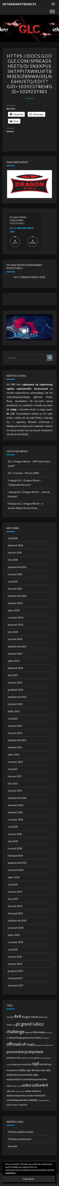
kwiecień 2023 (15, 668)
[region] (29, 184)
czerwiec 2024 (15, 617)
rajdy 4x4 (30, 1070)
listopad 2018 (15, 913)
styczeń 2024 (15, 639)
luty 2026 (13, 559)
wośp (30, 1095)
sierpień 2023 (15, 653)
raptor (9, 1085)
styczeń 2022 (15, 733)
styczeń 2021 (15, 790)
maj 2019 (13, 884)
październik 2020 (17, 798)
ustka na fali (19, 1091)
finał (13, 1025)
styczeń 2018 (15, 963)
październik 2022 (17, 696)
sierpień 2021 (15, 747)
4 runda (9, 1017)
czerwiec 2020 (15, 819)
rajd (35, 1063)
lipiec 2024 (14, 610)
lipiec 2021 (14, 754)
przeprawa (33, 1051)
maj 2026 (13, 538)
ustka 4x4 (10, 1091)
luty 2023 (13, 675)
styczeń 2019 (15, 906)
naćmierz (45, 1038)
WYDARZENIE (39, 1095)
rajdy (22, 1070)
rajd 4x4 (43, 1064)
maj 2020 (13, 826)
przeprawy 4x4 (17, 1064)
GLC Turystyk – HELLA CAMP (23, 473)
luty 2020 (13, 841)
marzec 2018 (15, 956)
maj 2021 (13, 769)
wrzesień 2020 (15, 805)
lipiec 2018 (14, 935)
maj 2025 (13, 581)
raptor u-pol (16, 1086)
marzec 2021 (15, 776)
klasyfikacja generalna (21, 1037)
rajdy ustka (40, 1070)
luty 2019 (13, 898)
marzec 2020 (15, 834)
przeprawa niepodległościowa (31, 1058)
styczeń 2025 (15, 588)
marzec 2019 (15, 891)
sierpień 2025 (15, 574)
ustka (26, 1085)
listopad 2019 (15, 855)
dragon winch (29, 1017)
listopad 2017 (15, 978)
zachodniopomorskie (17, 1100)
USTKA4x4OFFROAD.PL (19, 4)
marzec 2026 (15, 552)
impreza (28, 1032)
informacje (38, 1032)
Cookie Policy (10, 1173)
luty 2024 (13, 631)
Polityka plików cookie (20, 1131)
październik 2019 (17, 862)
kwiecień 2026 (15, 545)
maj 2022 (13, 718)
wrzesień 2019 (15, 870)
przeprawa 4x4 (13, 1057)
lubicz (38, 1037)
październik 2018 (17, 920)
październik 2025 (17, 567)
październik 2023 (17, 646)
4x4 (17, 1016)
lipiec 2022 (14, 711)
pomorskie (15, 1051)
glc (18, 1024)
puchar (28, 1064)
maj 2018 (13, 949)
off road (27, 1044)
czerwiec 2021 (15, 761)
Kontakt (12, 1146)
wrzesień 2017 (15, 985)
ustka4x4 (40, 1085)
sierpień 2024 (15, 603)
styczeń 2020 (15, 848)
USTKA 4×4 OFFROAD (17, 434)
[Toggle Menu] (52, 11)
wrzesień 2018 (15, 927)
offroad (13, 1044)
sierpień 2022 (15, 704)
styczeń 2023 (15, 682)
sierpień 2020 (15, 812)
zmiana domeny (43, 1100)
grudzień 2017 (15, 971)
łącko (8, 1104)
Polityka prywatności (19, 1139)
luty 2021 (13, 783)
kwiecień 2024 (15, 624)
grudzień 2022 (15, 689)
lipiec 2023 (14, 660)
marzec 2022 (15, 725)
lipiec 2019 (14, 877)
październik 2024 (17, 595)
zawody (32, 1100)
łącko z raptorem (19, 1104)
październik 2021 (17, 740)
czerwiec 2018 (15, 942)
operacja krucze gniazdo (44, 1045)
